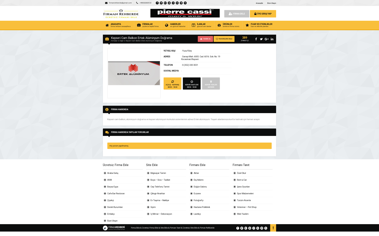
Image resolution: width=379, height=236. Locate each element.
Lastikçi (197, 214)
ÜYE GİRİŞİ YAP (264, 14)
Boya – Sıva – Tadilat (160, 180)
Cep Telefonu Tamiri (160, 187)
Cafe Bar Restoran (116, 193)
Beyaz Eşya (112, 187)
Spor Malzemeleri (245, 193)
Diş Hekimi (198, 180)
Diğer (122, 41)
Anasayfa (259, 3)
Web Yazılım (243, 214)
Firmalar (114, 41)
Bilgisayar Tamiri (158, 173)
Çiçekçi (110, 200)
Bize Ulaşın (271, 3)
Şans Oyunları (243, 187)
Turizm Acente (244, 200)
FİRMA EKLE (239, 14)
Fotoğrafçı (198, 200)
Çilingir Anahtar (158, 193)
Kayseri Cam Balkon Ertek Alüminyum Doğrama (144, 41)
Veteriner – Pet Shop (247, 207)
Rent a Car (242, 180)
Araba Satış (112, 173)
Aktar (196, 173)
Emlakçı (111, 214)
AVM (109, 180)
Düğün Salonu (200, 187)
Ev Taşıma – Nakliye (160, 200)
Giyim (153, 207)
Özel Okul (241, 173)
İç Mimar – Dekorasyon (161, 214)
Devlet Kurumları (115, 207)
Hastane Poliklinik (202, 207)
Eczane (197, 193)
